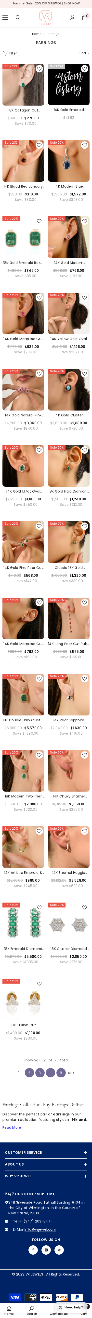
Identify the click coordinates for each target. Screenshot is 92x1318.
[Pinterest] (59, 1250)
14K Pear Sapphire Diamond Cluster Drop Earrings (69, 720)
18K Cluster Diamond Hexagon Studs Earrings (68, 948)
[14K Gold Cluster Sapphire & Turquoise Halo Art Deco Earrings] (69, 390)
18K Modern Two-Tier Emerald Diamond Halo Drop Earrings (23, 796)
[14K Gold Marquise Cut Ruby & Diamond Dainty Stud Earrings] (23, 313)
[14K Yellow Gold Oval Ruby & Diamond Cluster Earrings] (69, 313)
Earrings (53, 34)
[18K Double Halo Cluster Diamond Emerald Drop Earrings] (23, 694)
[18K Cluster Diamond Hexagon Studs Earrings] (69, 923)
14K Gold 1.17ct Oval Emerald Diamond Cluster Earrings (23, 491)
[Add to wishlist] (39, 68)
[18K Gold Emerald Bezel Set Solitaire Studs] (23, 237)
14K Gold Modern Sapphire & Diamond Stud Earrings (69, 262)
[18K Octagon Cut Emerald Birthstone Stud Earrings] (23, 85)
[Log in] (73, 17)
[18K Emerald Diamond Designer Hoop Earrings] (23, 923)
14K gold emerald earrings (69, 109)
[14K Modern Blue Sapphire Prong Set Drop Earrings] (69, 161)
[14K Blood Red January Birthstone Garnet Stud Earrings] (23, 161)
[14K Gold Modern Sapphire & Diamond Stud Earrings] (69, 237)
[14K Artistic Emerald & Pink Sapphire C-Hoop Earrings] (23, 847)
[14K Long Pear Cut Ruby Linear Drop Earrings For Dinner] (69, 618)
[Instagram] (46, 1250)
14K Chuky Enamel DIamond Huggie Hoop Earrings (69, 796)
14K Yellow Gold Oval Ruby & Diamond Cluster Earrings (69, 339)
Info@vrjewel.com (40, 1229)
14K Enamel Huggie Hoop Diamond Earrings (68, 872)
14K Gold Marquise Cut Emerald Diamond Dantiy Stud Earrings (23, 643)
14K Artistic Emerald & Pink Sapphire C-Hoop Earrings (23, 872)
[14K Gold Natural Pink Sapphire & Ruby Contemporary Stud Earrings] (23, 390)
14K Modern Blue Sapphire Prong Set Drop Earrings (69, 186)
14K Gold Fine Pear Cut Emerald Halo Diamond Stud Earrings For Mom (23, 567)
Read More (11, 1127)
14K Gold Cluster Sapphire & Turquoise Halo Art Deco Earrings (68, 415)
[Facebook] (33, 1250)
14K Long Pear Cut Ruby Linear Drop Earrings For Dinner (68, 643)
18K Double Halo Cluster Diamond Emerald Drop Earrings (23, 720)
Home (36, 34)
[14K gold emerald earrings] (69, 84)
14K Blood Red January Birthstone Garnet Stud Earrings (23, 186)
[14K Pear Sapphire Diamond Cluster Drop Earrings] (69, 694)
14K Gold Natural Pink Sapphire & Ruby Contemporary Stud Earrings (23, 415)
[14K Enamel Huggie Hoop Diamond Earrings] (69, 847)
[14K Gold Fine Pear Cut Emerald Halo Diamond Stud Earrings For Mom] (23, 542)
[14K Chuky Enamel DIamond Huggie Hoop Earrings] (69, 771)
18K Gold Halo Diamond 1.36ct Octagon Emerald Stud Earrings (69, 491)
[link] (32, 1310)
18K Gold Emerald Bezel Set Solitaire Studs (23, 262)
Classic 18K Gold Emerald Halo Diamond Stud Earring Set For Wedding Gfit (69, 567)
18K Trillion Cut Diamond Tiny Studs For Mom (23, 1025)
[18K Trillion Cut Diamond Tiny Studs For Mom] (23, 999)
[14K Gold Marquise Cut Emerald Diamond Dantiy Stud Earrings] (23, 618)
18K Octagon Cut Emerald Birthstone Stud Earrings (23, 110)
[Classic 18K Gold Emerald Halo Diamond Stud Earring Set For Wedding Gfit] (69, 542)
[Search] (18, 18)
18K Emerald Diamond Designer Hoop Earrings (23, 948)
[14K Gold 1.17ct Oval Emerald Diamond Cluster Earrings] (23, 466)
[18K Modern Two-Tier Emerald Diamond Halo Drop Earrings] (23, 771)
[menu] (5, 18)
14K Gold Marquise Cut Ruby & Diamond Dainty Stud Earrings (23, 339)
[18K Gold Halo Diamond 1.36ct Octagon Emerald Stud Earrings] (69, 466)
